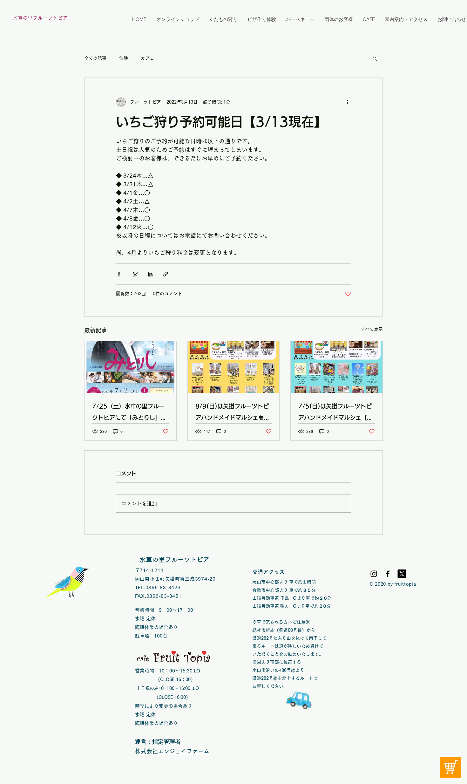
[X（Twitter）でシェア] (135, 274)
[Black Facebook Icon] (387, 573)
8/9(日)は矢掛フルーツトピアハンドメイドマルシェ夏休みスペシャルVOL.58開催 (232, 413)
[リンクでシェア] (166, 274)
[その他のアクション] (347, 102)
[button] (375, 58)
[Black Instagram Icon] (373, 573)
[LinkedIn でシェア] (150, 274)
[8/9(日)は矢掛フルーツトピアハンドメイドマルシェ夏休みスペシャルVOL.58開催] (234, 367)
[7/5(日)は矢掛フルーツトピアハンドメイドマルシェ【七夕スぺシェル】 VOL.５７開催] (336, 367)
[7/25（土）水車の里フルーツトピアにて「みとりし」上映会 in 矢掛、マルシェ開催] (130, 367)
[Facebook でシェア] (119, 274)
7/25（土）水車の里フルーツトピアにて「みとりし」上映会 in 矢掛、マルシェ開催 (130, 413)
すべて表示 (372, 329)
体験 (123, 58)
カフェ (147, 58)
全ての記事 (95, 58)
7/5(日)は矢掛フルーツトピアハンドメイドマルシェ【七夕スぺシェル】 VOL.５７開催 (335, 413)
